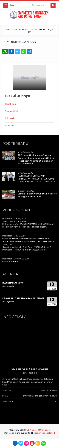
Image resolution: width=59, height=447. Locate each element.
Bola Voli (9, 118)
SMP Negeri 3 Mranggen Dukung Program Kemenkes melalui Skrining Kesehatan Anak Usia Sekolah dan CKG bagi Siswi (36, 159)
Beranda (24, 29)
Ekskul (34, 29)
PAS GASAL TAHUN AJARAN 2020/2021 (23, 298)
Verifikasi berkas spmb (14, 221)
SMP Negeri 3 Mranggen (37, 429)
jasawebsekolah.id (45, 432)
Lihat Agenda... (8, 286)
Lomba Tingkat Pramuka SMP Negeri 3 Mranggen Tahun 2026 (37, 195)
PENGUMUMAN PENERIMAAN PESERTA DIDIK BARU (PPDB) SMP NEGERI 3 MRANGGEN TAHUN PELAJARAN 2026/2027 (28, 241)
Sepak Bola (11, 104)
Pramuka (9, 125)
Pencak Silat (11, 111)
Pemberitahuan (10, 261)
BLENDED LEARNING (12, 282)
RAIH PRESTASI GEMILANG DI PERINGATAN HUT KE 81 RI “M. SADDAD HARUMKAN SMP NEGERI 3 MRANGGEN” (37, 178)
